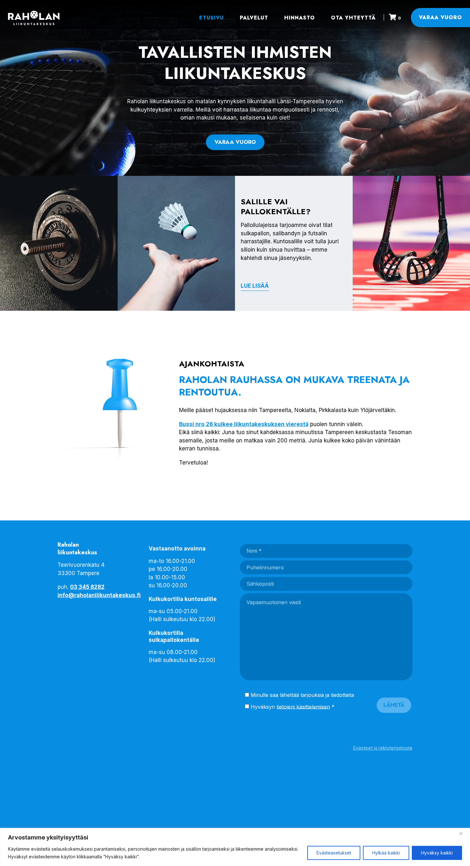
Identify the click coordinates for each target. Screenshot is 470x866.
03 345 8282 (87, 587)
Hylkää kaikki (386, 852)
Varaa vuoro (440, 17)
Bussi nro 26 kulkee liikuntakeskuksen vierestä (244, 424)
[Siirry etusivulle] (32, 18)
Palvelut (254, 17)
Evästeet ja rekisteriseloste (382, 748)
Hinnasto (299, 17)
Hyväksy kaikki (437, 852)
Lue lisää (255, 286)
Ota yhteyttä (353, 17)
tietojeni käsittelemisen (303, 706)
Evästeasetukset (334, 852)
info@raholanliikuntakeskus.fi (99, 595)
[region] (235, 847)
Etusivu (211, 17)
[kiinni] (463, 833)
